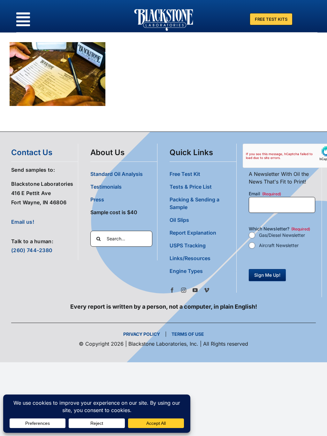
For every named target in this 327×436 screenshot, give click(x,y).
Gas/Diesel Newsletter (282, 235)
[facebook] (172, 290)
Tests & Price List (191, 187)
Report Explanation (193, 232)
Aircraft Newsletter (279, 245)
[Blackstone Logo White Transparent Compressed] (164, 9)
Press (97, 199)
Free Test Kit (185, 174)
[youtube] (195, 290)
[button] (203, 271)
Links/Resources (190, 258)
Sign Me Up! (267, 275)
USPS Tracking (188, 245)
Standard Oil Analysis (116, 174)
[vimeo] (206, 290)
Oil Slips (179, 220)
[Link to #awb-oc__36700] (23, 19)
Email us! (22, 222)
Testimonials (106, 187)
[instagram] (183, 290)
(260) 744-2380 (31, 250)
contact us (31, 152)
